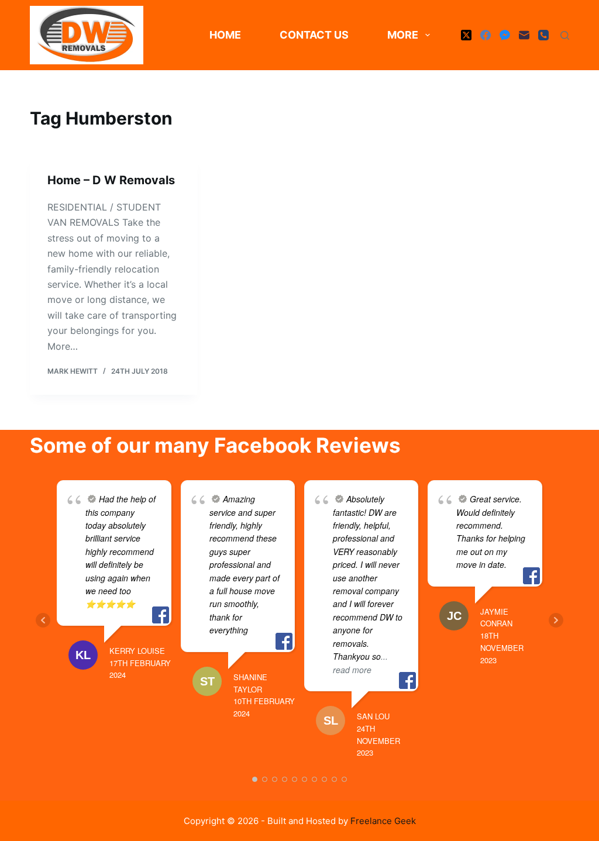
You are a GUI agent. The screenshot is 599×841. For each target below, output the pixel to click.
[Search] (564, 35)
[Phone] (543, 35)
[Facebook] (485, 35)
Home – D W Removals (111, 180)
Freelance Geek (383, 820)
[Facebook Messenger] (505, 35)
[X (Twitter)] (466, 35)
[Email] (524, 35)
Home (225, 35)
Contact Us (314, 35)
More (402, 35)
